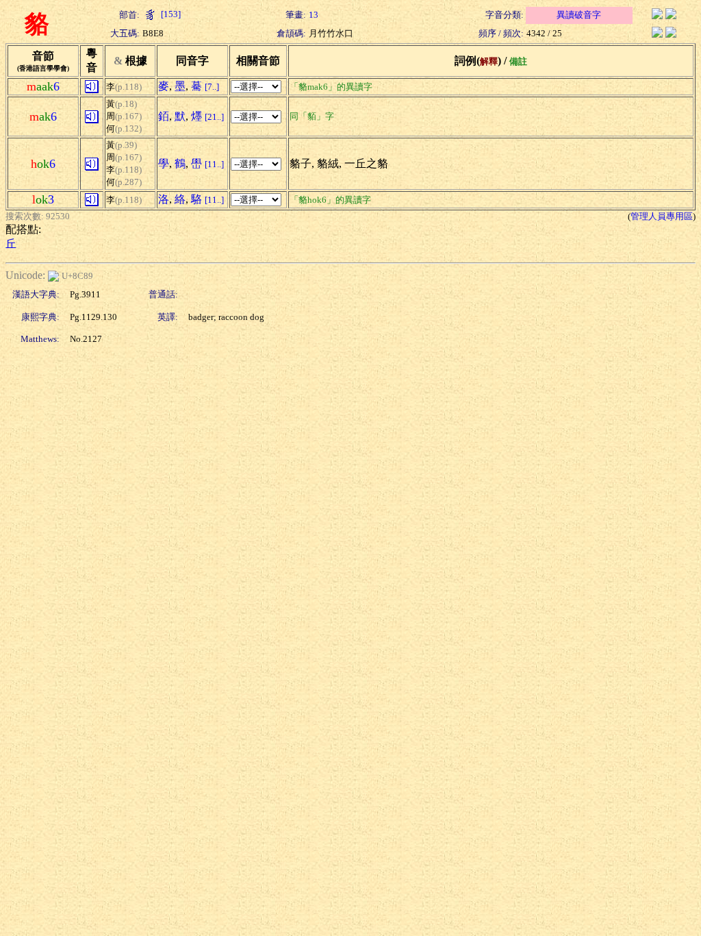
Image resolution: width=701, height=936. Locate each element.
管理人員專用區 (661, 216)
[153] (170, 14)
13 (313, 15)
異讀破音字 (579, 15)
